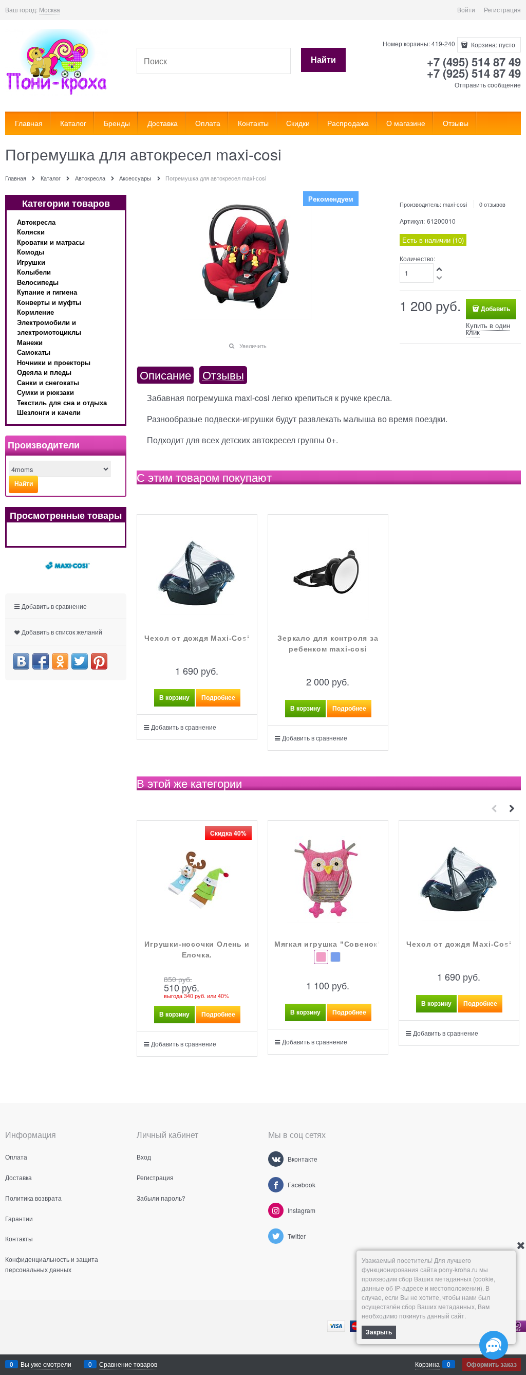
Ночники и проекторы (53, 362)
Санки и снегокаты (48, 382)
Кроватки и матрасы (51, 242)
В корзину (174, 697)
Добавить (495, 308)
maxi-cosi (455, 204)
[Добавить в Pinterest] (99, 661)
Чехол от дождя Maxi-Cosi (196, 638)
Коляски (31, 232)
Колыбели (34, 272)
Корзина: (492, 44)
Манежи (30, 342)
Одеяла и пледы (44, 372)
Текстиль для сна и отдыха (62, 402)
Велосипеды (38, 282)
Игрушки (31, 262)
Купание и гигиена (47, 292)
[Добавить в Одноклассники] (60, 661)
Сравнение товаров (128, 1364)
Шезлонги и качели (49, 412)
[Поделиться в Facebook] (40, 661)
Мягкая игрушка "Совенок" (328, 944)
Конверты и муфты (49, 302)
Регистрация (502, 9)
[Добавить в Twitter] (79, 661)
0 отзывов (492, 204)
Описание (165, 375)
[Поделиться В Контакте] (21, 661)
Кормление (35, 312)
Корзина (427, 1364)
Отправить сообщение (488, 84)
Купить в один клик (488, 328)
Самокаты (33, 352)
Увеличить (253, 345)
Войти (466, 9)
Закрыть (379, 1331)
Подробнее (218, 697)
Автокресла (36, 222)
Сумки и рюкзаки (45, 392)
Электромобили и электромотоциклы (49, 327)
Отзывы (223, 375)
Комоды (30, 252)
